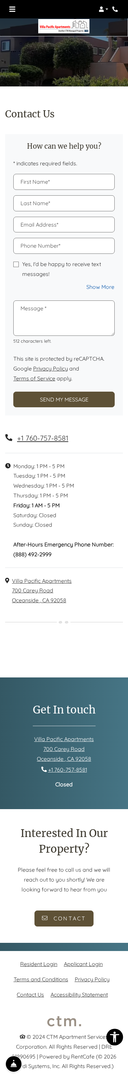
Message (33, 308)
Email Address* (39, 224)
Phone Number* (40, 245)
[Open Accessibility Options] (114, 1039)
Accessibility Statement (79, 994)
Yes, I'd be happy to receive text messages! (61, 269)
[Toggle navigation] (12, 9)
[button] (103, 9)
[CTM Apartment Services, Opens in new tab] (64, 1021)
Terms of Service (34, 378)
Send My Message (64, 399)
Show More (100, 286)
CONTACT (68, 918)
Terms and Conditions (41, 979)
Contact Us (30, 994)
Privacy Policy (50, 368)
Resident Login (38, 963)
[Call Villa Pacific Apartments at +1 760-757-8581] (116, 9)
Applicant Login (83, 963)
